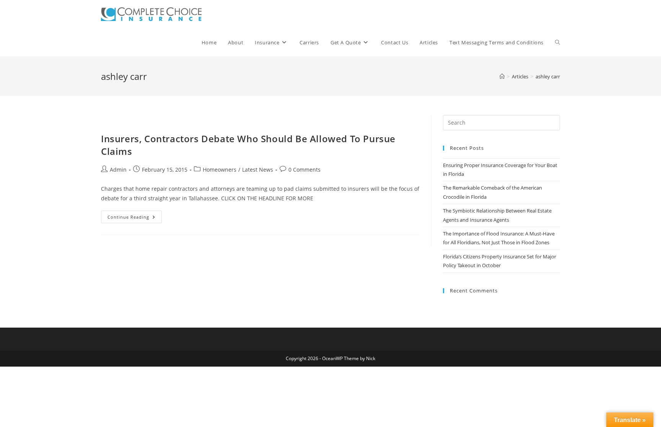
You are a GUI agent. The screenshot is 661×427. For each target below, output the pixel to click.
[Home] (502, 76)
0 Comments (304, 169)
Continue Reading (134, 218)
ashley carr (548, 76)
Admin (118, 169)
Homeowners (219, 169)
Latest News (257, 169)
